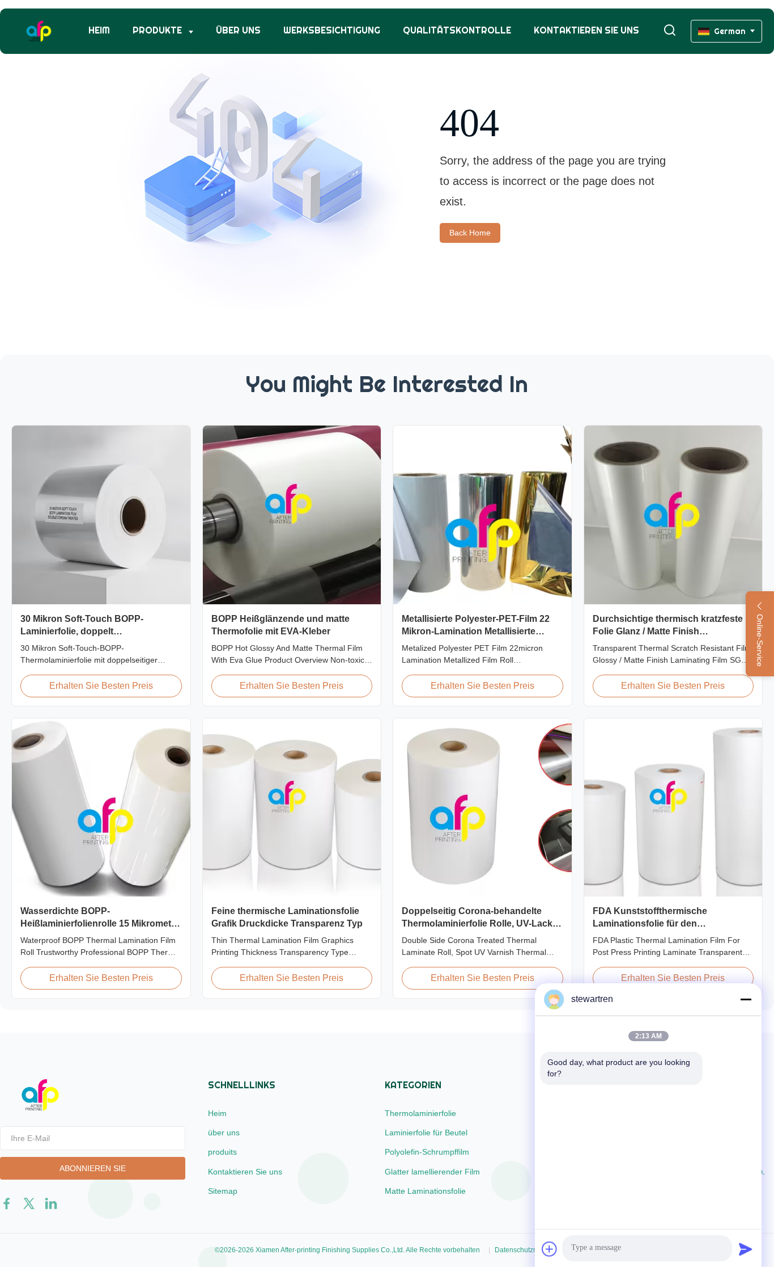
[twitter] (29, 1203)
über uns (238, 30)
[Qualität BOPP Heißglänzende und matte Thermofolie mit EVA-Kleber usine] (292, 515)
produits (222, 1151)
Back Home (470, 232)
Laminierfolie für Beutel (426, 1132)
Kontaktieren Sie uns (586, 30)
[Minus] (745, 999)
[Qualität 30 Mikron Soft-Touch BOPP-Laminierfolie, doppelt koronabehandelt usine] (101, 515)
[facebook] (7, 1203)
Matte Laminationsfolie (425, 1191)
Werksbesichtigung (331, 30)
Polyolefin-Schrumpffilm (427, 1151)
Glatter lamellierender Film (432, 1171)
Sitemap (222, 1191)
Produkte (158, 30)
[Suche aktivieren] (669, 30)
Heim (99, 30)
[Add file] (550, 1248)
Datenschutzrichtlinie (527, 1250)
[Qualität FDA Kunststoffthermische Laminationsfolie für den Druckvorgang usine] (673, 807)
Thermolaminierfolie (420, 1113)
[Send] (746, 1248)
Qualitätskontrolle (457, 30)
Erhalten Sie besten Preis (101, 686)
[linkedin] (51, 1203)
